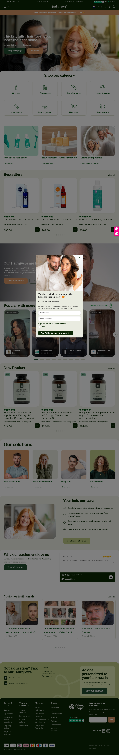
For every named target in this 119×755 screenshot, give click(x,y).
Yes (43, 327)
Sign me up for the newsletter (52, 324)
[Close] (79, 258)
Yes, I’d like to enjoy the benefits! (56, 333)
